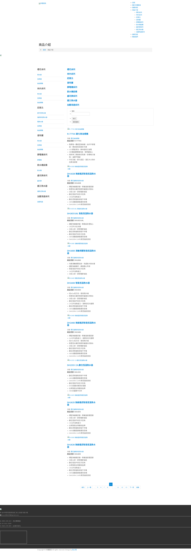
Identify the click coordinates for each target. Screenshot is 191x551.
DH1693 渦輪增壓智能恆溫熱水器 (81, 251)
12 (122, 487)
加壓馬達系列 (140, 32)
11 (118, 487)
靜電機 (39, 160)
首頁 (44, 50)
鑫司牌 (39, 181)
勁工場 (74, 550)
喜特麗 (138, 20)
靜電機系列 (139, 22)
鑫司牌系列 (139, 27)
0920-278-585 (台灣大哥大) (11, 526)
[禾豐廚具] (42, 3)
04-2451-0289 (6, 523)
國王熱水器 (139, 29)
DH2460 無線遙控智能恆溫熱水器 (81, 324)
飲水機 (39, 170)
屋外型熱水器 (41, 113)
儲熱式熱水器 (41, 191)
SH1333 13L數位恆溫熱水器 (80, 365)
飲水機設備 (139, 25)
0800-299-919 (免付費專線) (11, 521)
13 (126, 487)
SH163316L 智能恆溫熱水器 (80, 213)
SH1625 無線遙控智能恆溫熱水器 (81, 403)
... (94, 487)
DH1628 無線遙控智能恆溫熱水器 (81, 174)
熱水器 (39, 75)
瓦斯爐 (39, 79)
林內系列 (139, 15)
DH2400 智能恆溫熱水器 (78, 283)
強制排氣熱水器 (42, 117)
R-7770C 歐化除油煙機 (77, 134)
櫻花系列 (139, 12)
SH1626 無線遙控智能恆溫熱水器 (81, 445)
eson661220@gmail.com (10, 515)
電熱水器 (40, 122)
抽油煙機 (40, 83)
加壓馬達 (40, 202)
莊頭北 (138, 17)
